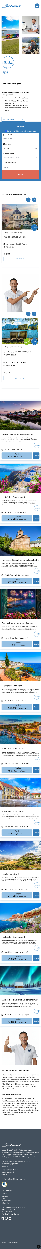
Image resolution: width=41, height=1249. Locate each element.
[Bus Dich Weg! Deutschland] (11, 6)
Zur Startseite (8, 119)
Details (36, 456)
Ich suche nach (10, 163)
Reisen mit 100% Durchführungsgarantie (21, 131)
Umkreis (8, 144)
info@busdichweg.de (12, 1214)
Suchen (20, 174)
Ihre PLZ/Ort (9, 135)
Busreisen (20, 126)
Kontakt (4, 1194)
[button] (28, 199)
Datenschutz (6, 1201)
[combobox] (20, 139)
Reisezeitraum (9, 153)
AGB (3, 1198)
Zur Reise (18, 259)
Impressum (5, 1196)
